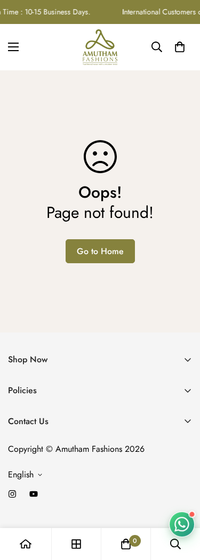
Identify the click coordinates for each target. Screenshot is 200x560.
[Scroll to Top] (180, 503)
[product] (25, 544)
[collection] (76, 544)
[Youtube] (33, 494)
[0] (179, 47)
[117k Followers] (12, 494)
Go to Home (100, 251)
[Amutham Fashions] (100, 47)
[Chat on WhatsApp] (182, 524)
